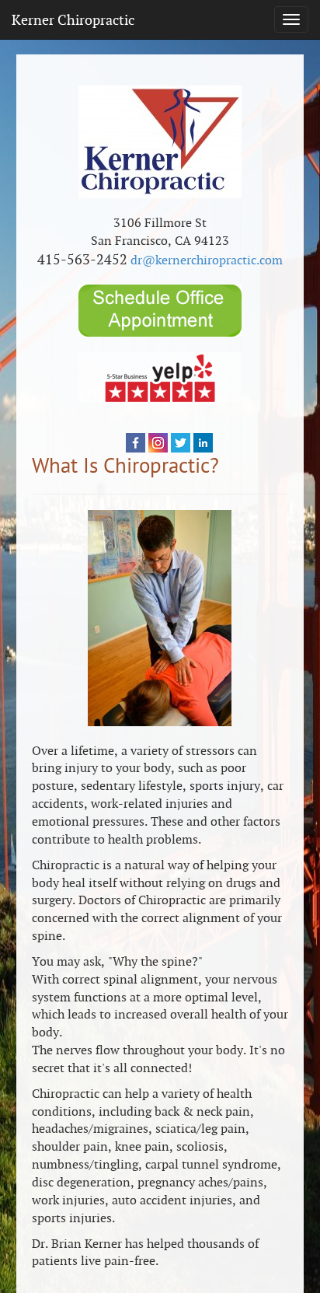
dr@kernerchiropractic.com (206, 259)
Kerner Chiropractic (73, 19)
